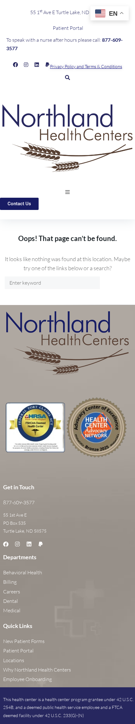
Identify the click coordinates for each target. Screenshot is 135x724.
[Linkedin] (36, 64)
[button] (67, 192)
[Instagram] (26, 64)
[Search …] (67, 77)
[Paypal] (47, 64)
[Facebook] (15, 64)
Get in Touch (18, 487)
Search (115, 282)
